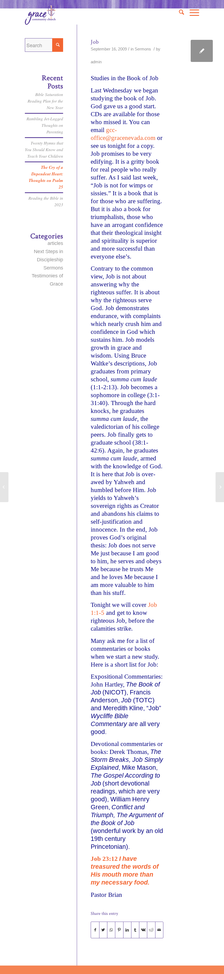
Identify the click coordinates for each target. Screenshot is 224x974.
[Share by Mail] (159, 930)
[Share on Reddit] (151, 930)
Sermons (143, 49)
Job (95, 42)
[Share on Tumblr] (135, 930)
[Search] (178, 12)
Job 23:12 (104, 858)
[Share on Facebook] (95, 930)
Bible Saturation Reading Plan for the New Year (45, 101)
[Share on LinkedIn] (127, 930)
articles (55, 243)
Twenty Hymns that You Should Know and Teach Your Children (44, 149)
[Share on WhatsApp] (111, 930)
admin (96, 62)
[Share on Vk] (143, 930)
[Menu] (191, 12)
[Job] (202, 51)
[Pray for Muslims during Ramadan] (4, 487)
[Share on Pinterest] (119, 930)
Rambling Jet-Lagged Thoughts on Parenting (44, 125)
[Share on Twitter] (103, 930)
